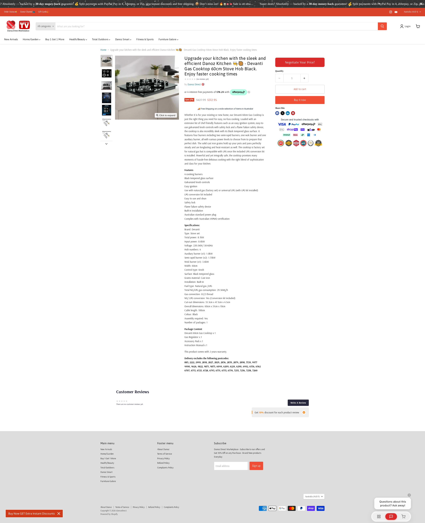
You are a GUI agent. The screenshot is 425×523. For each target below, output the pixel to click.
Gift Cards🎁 (43, 12)
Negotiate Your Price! (300, 62)
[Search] (382, 26)
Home (103, 49)
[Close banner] (421, 4)
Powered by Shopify (109, 514)
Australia (411, 11)
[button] (406, 26)
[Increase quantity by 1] (304, 78)
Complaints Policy (165, 467)
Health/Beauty (77, 39)
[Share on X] (283, 113)
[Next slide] (106, 143)
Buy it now (300, 100)
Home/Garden (31, 39)
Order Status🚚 (10, 12)
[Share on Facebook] (277, 113)
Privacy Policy (163, 458)
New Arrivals (11, 39)
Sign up (256, 466)
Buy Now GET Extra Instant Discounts (31, 513)
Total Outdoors (100, 39)
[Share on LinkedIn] (288, 113)
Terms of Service (164, 453)
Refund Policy (163, 462)
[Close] (58, 513)
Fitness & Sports (145, 39)
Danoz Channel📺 (27, 12)
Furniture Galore (168, 39)
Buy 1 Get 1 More (54, 39)
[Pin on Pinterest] (293, 113)
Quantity (279, 71)
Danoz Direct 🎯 (196, 84)
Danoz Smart (122, 39)
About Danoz (163, 449)
